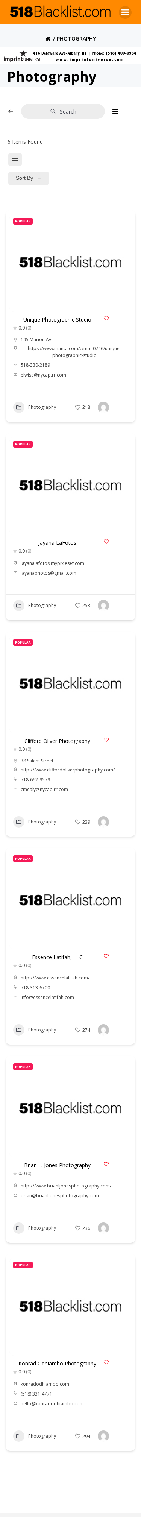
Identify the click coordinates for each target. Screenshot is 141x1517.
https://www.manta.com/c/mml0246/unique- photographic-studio (74, 351)
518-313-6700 (35, 987)
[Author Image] (103, 407)
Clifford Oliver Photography (57, 740)
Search (68, 111)
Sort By (24, 178)
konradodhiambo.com (45, 1384)
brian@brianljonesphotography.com (60, 1195)
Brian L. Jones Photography (57, 1165)
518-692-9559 (35, 779)
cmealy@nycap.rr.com (44, 789)
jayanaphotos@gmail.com (48, 573)
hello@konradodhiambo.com (52, 1403)
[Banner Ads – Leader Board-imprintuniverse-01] (70, 55)
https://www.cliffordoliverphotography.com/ (68, 770)
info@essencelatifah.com (47, 997)
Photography (42, 407)
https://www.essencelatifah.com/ (55, 978)
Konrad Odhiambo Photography (57, 1363)
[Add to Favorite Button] (106, 318)
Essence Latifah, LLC (57, 957)
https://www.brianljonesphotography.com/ (66, 1186)
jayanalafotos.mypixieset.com (52, 563)
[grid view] (15, 159)
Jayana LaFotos (57, 542)
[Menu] (125, 12)
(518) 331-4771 (36, 1394)
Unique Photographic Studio (57, 319)
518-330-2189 (35, 365)
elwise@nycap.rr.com (43, 375)
